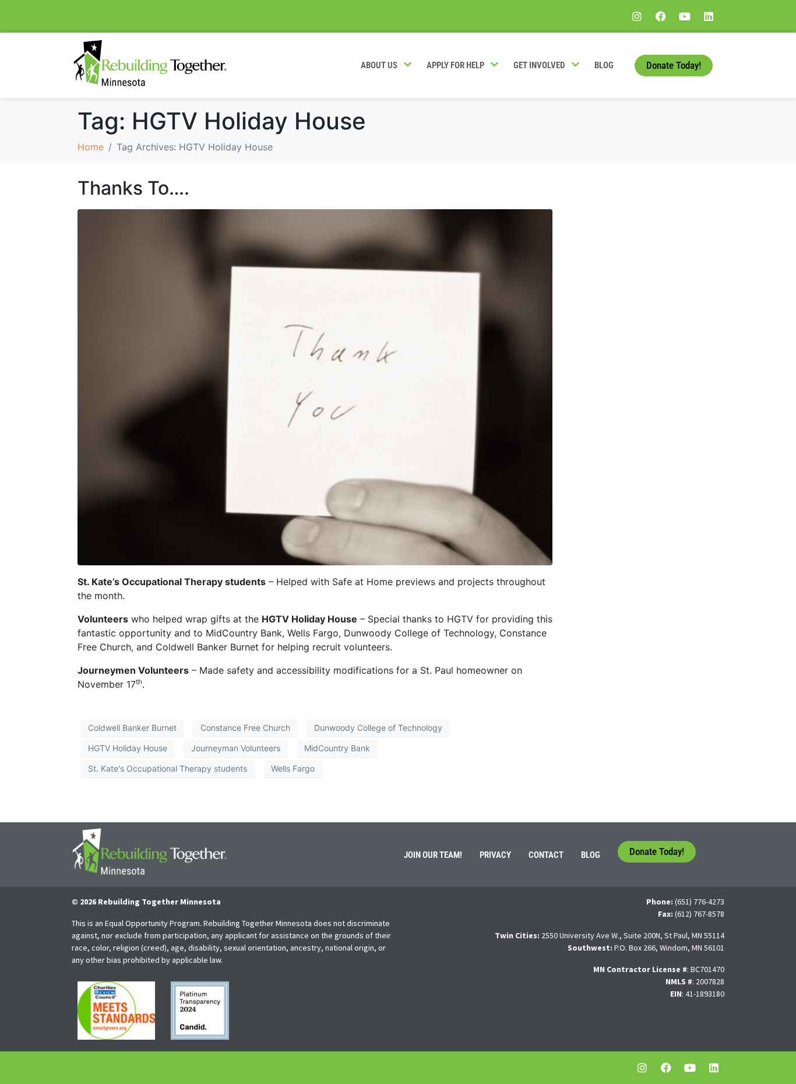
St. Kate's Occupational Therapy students (167, 768)
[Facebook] (660, 16)
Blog (604, 65)
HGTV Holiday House (127, 748)
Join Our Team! (433, 855)
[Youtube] (684, 16)
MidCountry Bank (337, 748)
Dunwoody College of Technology (378, 728)
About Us (379, 65)
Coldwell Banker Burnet (132, 728)
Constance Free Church (245, 728)
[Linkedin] (708, 16)
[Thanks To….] (315, 386)
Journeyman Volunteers (235, 748)
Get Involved (539, 65)
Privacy (495, 855)
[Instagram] (636, 16)
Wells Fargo (293, 768)
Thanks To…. (133, 188)
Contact (546, 855)
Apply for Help (455, 65)
